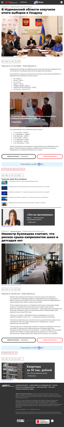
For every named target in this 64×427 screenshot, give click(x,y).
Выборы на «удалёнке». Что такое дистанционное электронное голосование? (29, 192)
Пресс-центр (51, 387)
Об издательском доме (22, 385)
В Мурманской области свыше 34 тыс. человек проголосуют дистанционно (28, 197)
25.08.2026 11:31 (5, 231)
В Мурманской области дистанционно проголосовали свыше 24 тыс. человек (29, 186)
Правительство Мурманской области (11, 285)
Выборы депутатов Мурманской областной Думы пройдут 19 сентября (27, 202)
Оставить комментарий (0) (50, 156)
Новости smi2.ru (7, 226)
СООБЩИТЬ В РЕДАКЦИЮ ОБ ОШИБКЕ (25, 389)
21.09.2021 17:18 (5, 6)
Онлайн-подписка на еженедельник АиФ (40, 385)
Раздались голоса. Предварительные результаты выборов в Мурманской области (33, 117)
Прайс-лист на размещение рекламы (25, 387)
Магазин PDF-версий (41, 387)
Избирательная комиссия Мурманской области (14, 57)
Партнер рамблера (30, 420)
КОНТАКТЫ (54, 385)
